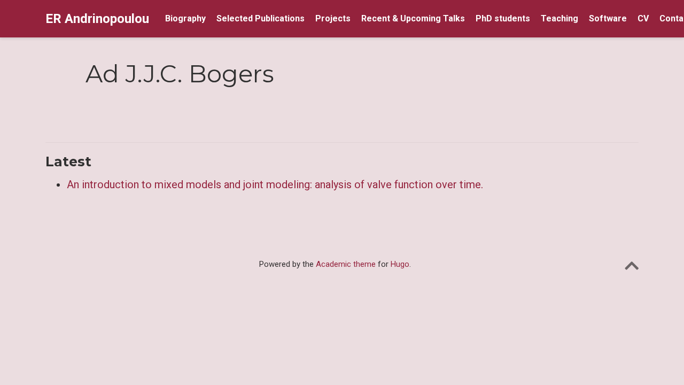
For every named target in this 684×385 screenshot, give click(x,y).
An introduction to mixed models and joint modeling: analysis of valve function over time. (275, 184)
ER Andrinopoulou (97, 18)
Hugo (400, 264)
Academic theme (346, 264)
